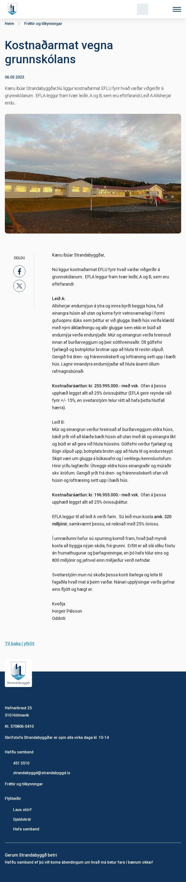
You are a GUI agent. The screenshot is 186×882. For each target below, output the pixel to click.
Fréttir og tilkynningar (24, 784)
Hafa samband (26, 829)
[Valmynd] (177, 9)
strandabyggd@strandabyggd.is (41, 773)
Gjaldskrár (22, 819)
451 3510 (21, 763)
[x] (19, 286)
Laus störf (22, 809)
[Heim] (13, 9)
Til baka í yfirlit (19, 643)
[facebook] (19, 271)
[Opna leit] (142, 9)
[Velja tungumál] (160, 9)
